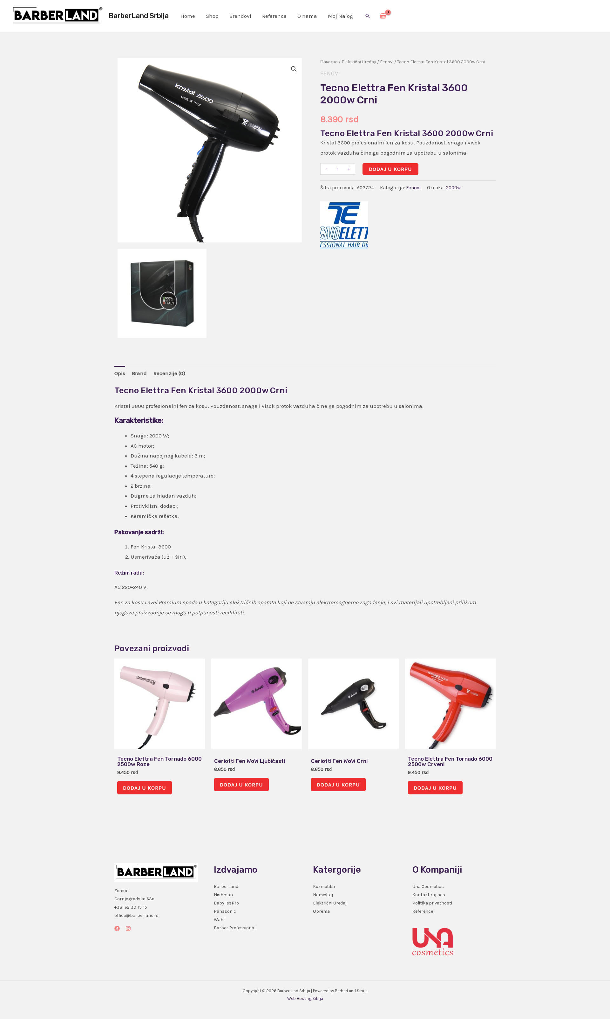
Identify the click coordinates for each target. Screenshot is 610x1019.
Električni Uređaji (359, 62)
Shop (212, 16)
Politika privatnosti (432, 903)
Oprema (321, 911)
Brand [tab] (139, 373)
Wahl (219, 919)
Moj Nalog (340, 16)
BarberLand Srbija (139, 15)
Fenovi (386, 62)
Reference (274, 16)
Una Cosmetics (428, 886)
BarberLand (226, 886)
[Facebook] (117, 928)
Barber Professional (234, 928)
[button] (367, 16)
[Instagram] (128, 928)
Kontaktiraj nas (428, 894)
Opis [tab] (119, 373)
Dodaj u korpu (390, 169)
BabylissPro (226, 903)
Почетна (329, 62)
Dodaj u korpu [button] (144, 788)
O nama (307, 16)
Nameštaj (323, 894)
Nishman (223, 894)
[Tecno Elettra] (344, 225)
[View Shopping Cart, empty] (383, 16)
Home (187, 16)
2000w (453, 188)
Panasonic (225, 911)
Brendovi (240, 16)
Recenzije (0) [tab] (169, 373)
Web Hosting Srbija (305, 998)
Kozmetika (324, 886)
